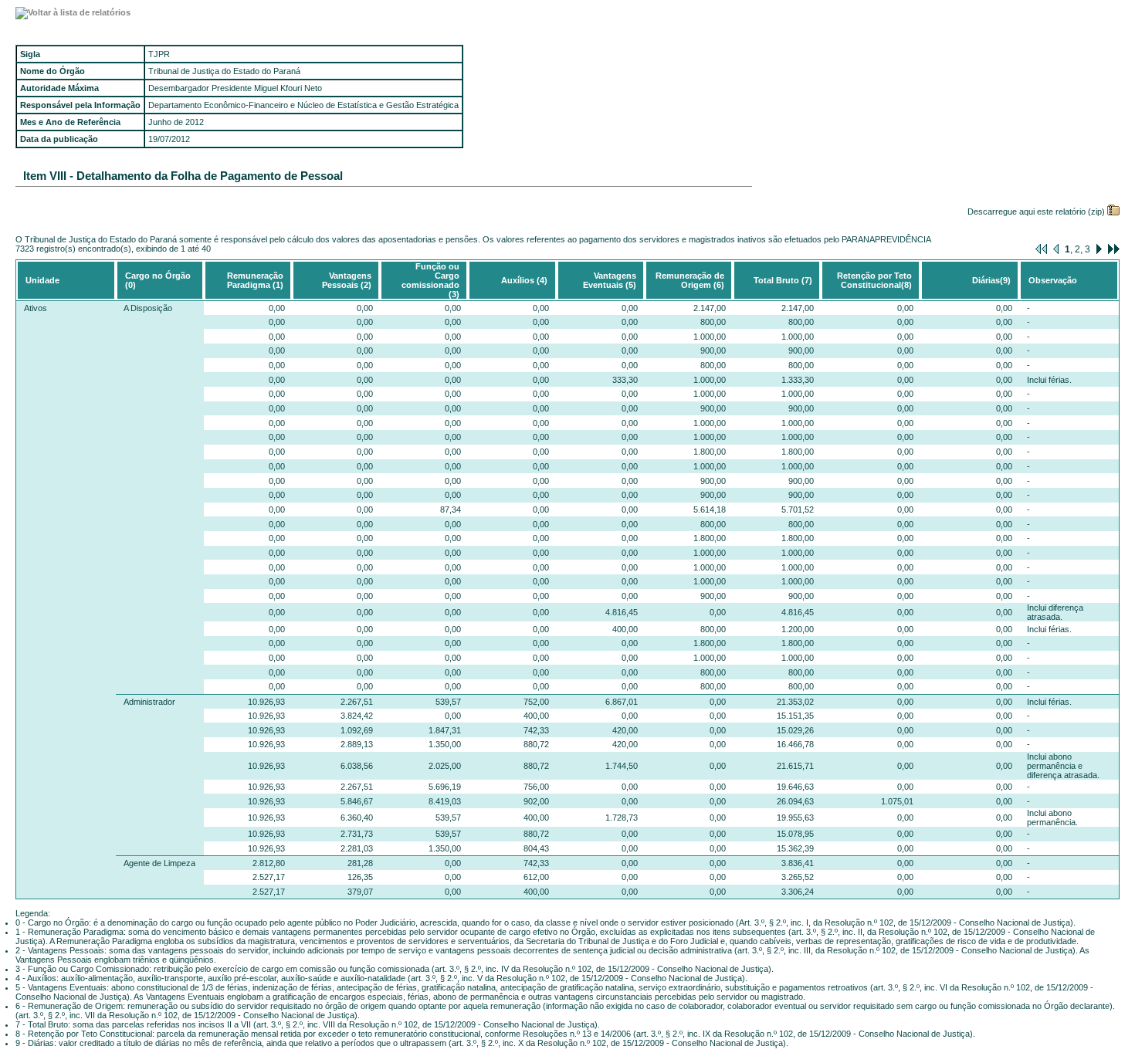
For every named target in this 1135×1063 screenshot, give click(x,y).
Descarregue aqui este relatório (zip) (1036, 211)
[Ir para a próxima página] (1099, 249)
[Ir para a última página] (1114, 249)
